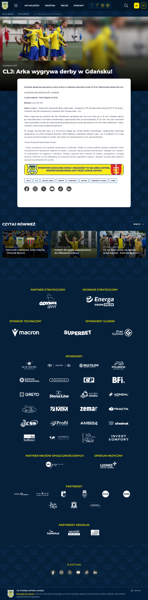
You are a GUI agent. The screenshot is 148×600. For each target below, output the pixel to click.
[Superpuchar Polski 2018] (108, 5)
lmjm (113, 181)
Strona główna (7, 14)
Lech (28, 181)
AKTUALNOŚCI (32, 5)
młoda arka (47, 181)
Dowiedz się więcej (25, 594)
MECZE (64, 5)
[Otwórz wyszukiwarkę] (126, 5)
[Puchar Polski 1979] (92, 5)
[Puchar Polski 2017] (97, 5)
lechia (84, 181)
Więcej (137, 224)
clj (36, 181)
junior (61, 181)
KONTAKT (79, 5)
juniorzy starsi (98, 181)
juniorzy (72, 181)
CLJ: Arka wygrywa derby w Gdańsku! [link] (48, 14)
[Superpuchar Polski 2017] (102, 5)
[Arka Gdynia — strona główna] (5, 5)
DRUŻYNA (50, 5)
